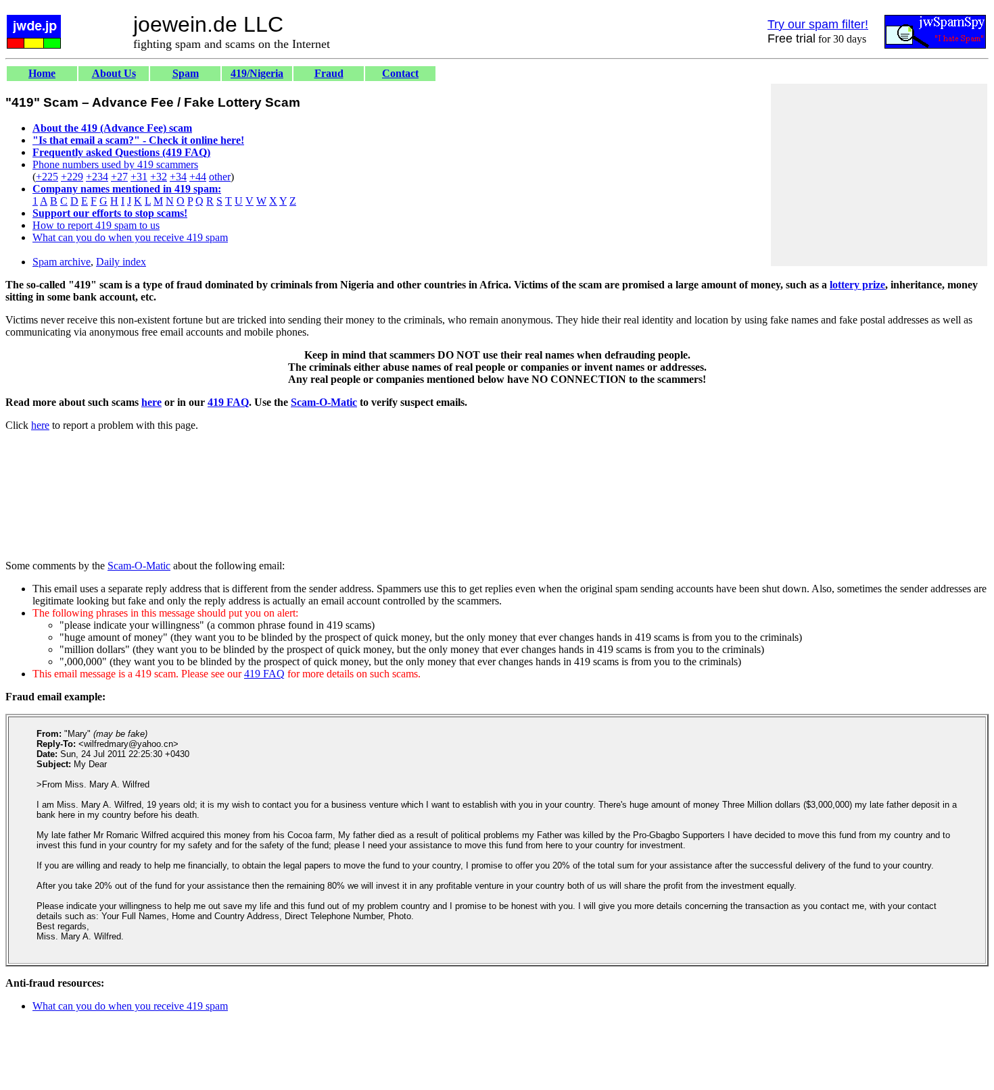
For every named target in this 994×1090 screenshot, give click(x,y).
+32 (158, 176)
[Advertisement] (879, 174)
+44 (197, 176)
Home (41, 73)
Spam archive (61, 261)
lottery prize (857, 284)
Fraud (329, 73)
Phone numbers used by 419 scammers (115, 164)
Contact (400, 73)
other (220, 176)
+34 (178, 176)
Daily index (121, 261)
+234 (97, 176)
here (151, 402)
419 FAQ (228, 402)
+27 (119, 176)
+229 (72, 176)
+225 (47, 176)
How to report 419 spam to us (96, 225)
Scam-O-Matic (324, 402)
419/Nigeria (257, 73)
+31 (139, 176)
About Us (114, 73)
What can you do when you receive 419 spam (130, 237)
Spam (185, 73)
